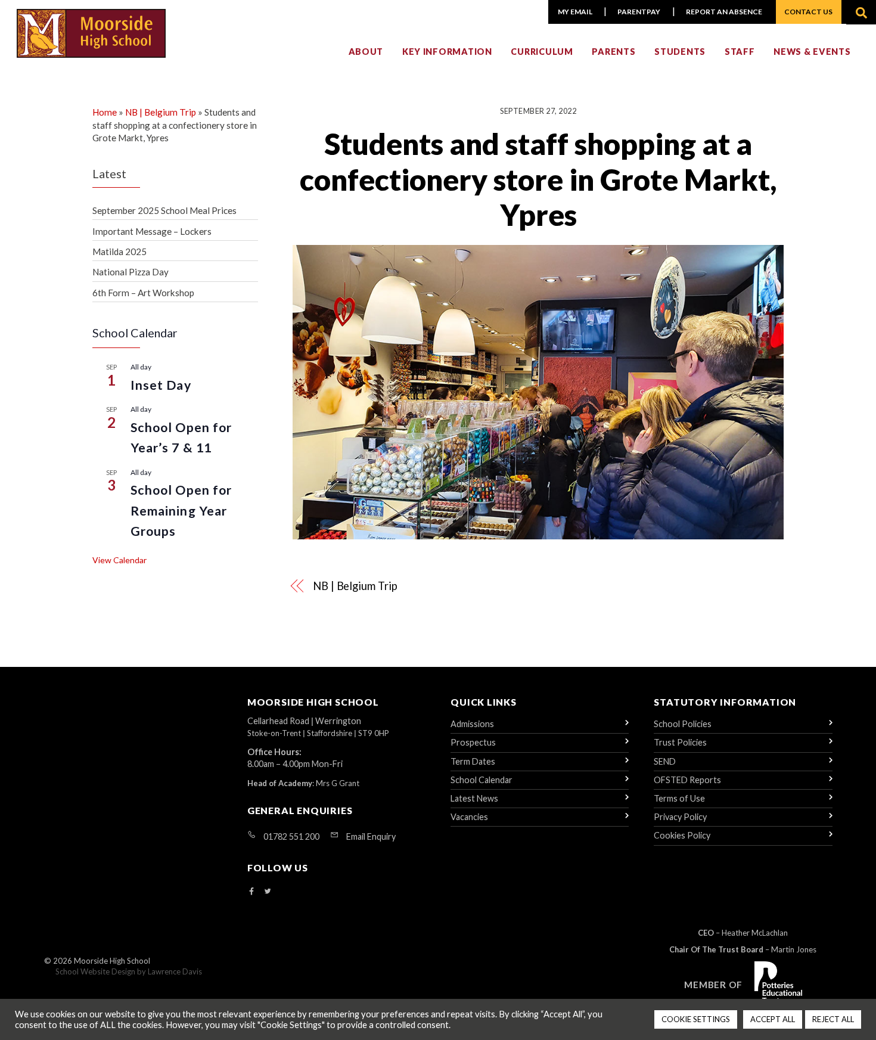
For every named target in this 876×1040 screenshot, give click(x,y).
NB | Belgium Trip (355, 585)
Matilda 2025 (119, 251)
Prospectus (473, 742)
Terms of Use (679, 798)
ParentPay (638, 11)
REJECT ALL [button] (833, 1019)
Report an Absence (724, 11)
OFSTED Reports (687, 780)
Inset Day (161, 385)
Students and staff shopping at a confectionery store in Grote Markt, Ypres (538, 179)
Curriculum (542, 51)
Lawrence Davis (175, 971)
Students (680, 51)
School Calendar (481, 780)
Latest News (474, 798)
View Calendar (119, 560)
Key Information (447, 51)
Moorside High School (112, 961)
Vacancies (469, 817)
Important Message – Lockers (152, 231)
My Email (575, 11)
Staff (740, 51)
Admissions (472, 724)
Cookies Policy (682, 835)
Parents (613, 51)
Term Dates (473, 761)
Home (104, 112)
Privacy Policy (680, 817)
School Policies (683, 724)
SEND (665, 761)
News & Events (812, 51)
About (366, 51)
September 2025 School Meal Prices (164, 210)
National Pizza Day (130, 271)
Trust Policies (680, 742)
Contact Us (808, 11)
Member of (713, 984)
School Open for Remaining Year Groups (181, 510)
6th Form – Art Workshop (143, 292)
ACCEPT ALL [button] (772, 1019)
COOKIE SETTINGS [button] (695, 1019)
